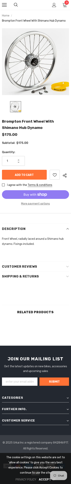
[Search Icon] (16, 5)
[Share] (66, 175)
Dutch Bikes (34, 5)
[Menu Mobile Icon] (4, 5)
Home (5, 15)
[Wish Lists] (55, 175)
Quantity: (8, 152)
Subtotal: (8, 143)
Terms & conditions (40, 185)
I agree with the (17, 185)
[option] (35, 61)
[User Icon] (54, 5)
